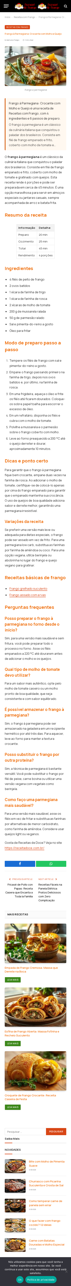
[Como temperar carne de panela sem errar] (15, 1205)
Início (7, 17)
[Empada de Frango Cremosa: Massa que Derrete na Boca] (35, 943)
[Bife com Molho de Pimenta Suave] (15, 1166)
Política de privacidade (41, 1279)
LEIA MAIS (12, 979)
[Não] (66, 1271)
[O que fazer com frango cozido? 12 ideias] (15, 1225)
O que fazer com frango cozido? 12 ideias (44, 1223)
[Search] (65, 6)
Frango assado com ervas (27, 595)
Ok (20, 1279)
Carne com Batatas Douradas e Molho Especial (46, 1242)
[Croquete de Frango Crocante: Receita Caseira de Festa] (35, 1071)
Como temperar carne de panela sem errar (45, 1203)
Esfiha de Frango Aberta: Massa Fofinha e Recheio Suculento (32, 1033)
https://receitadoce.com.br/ (24, 848)
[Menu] (6, 6)
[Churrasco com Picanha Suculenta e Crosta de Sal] (15, 1186)
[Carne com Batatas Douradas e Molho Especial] (15, 1245)
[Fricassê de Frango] (37, 6)
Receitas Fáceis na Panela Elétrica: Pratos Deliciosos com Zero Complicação (50, 892)
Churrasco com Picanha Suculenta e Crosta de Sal (46, 1183)
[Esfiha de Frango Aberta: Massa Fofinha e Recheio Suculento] (35, 1007)
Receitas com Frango (24, 17)
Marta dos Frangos (13, 40)
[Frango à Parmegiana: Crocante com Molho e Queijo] (35, 66)
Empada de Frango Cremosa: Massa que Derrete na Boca (31, 969)
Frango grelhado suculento (28, 589)
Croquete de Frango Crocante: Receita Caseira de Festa (30, 1097)
